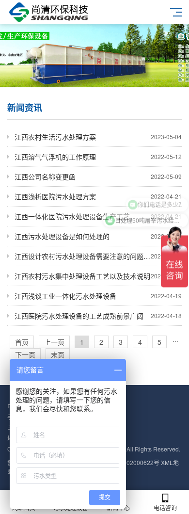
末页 (57, 354)
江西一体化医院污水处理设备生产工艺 (98, 216)
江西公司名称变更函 (98, 176)
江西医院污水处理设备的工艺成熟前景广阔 (98, 316)
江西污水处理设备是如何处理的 (98, 236)
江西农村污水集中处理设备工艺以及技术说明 (98, 276)
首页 (22, 342)
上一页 (54, 342)
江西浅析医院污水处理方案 (98, 196)
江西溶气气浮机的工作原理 (98, 156)
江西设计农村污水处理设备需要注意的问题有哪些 (98, 256)
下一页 (25, 354)
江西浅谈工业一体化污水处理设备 (98, 296)
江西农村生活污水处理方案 (98, 137)
